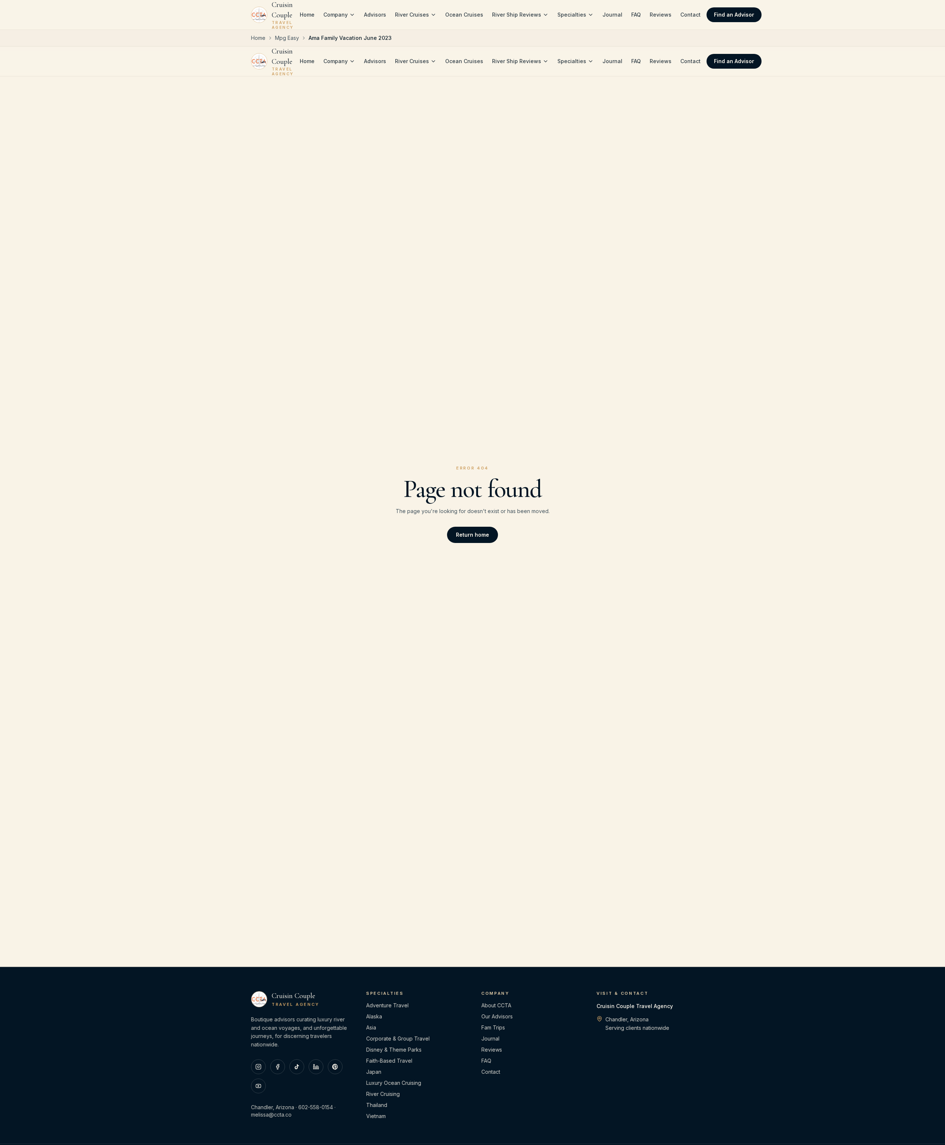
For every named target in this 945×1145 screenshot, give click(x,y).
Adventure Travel (387, 1005)
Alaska (374, 1016)
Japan (373, 1072)
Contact (690, 14)
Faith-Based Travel (389, 1061)
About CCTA (496, 1005)
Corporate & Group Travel (398, 1038)
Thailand (376, 1105)
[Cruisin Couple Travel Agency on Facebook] (277, 1066)
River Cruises (412, 14)
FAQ (636, 14)
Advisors (375, 14)
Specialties (571, 14)
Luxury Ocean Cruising (393, 1083)
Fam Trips (493, 1027)
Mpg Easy (287, 38)
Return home (472, 535)
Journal (612, 14)
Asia (371, 1027)
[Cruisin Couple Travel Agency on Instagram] (258, 1066)
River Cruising (383, 1094)
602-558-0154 (315, 1107)
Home (307, 14)
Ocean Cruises (464, 14)
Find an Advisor (734, 14)
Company (335, 14)
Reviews (660, 14)
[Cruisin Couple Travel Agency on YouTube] (258, 1086)
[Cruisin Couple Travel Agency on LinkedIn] (316, 1066)
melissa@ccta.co (271, 1114)
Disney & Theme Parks (394, 1049)
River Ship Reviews (516, 14)
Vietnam (376, 1116)
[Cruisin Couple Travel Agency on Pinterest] (335, 1066)
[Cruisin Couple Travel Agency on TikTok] (296, 1066)
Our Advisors (497, 1016)
